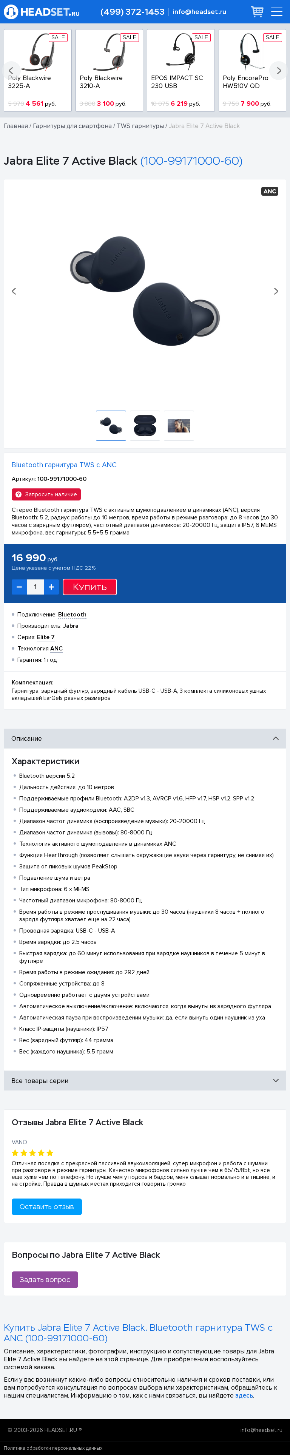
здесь (244, 1395)
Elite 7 (46, 637)
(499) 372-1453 (132, 12)
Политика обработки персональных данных (53, 1448)
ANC (56, 648)
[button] (11, 70)
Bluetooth (72, 614)
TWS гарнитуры (140, 126)
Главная (16, 126)
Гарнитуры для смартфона (72, 126)
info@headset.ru (199, 12)
